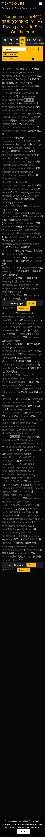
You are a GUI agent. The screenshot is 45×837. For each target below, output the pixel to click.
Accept (23, 831)
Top (35, 49)
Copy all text (11, 54)
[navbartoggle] (40, 3)
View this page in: (16, 304)
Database (6, 8)
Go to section (9, 59)
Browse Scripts (21, 8)
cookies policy (15, 827)
